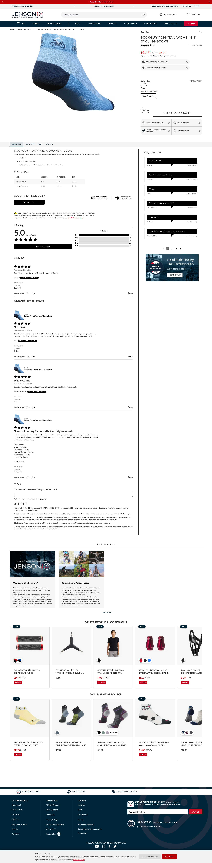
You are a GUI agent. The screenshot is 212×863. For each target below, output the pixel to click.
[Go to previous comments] (163, 248)
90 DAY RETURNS (104, 6)
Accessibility (51, 834)
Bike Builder (170, 23)
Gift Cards (15, 814)
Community (50, 814)
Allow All (169, 856)
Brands (36, 23)
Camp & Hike (150, 23)
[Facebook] (109, 847)
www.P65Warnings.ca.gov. (75, 218)
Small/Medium (148, 96)
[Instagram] (104, 847)
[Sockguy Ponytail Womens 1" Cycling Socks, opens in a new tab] (18, 315)
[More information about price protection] (200, 131)
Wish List (15, 819)
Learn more (43, 499)
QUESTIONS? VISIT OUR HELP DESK (165, 6)
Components (94, 23)
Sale (193, 23)
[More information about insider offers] (169, 131)
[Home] (27, 15)
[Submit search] (143, 15)
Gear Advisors (83, 814)
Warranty (15, 834)
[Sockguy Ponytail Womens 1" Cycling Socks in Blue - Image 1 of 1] (73, 72)
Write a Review (43, 246)
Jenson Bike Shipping (85, 825)
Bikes (77, 23)
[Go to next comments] (180, 248)
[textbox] (73, 494)
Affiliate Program (52, 805)
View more (107, 612)
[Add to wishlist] (200, 32)
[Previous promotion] (74, 6)
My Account (16, 805)
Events (80, 810)
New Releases (54, 23)
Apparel (113, 23)
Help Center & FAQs (19, 824)
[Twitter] (115, 847)
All (23, 23)
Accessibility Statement (55, 824)
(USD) (197, 6)
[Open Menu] (54, 14)
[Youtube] (97, 847)
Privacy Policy (79, 860)
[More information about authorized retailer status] (187, 68)
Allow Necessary (150, 856)
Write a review (29, 202)
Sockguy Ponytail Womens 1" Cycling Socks (38, 316)
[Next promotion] (134, 6)
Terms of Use (51, 829)
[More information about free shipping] (169, 123)
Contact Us (186, 6)
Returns (15, 829)
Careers (81, 820)
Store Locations (52, 810)
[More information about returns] (200, 123)
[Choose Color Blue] (144, 86)
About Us (81, 805)
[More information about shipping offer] (187, 62)
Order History (17, 810)
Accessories (130, 23)
